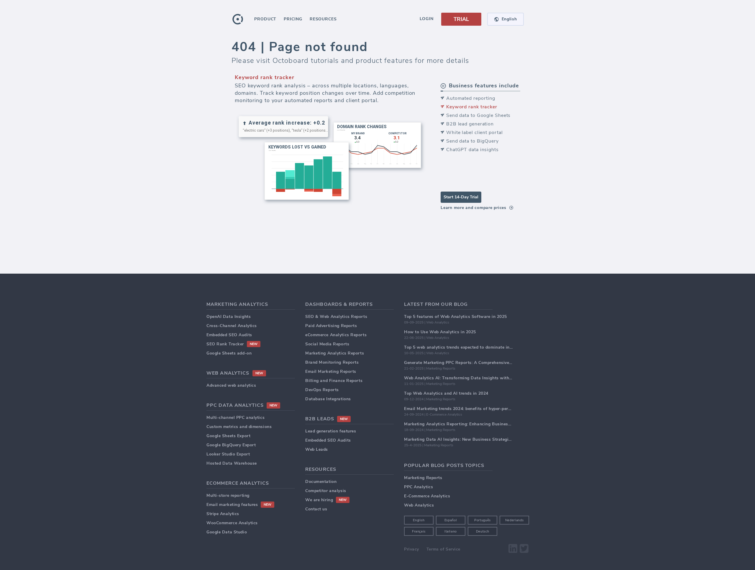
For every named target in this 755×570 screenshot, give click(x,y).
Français (419, 531)
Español (450, 520)
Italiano (450, 531)
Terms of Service (443, 549)
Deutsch (482, 531)
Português (482, 520)
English (419, 520)
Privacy (411, 549)
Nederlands (514, 520)
